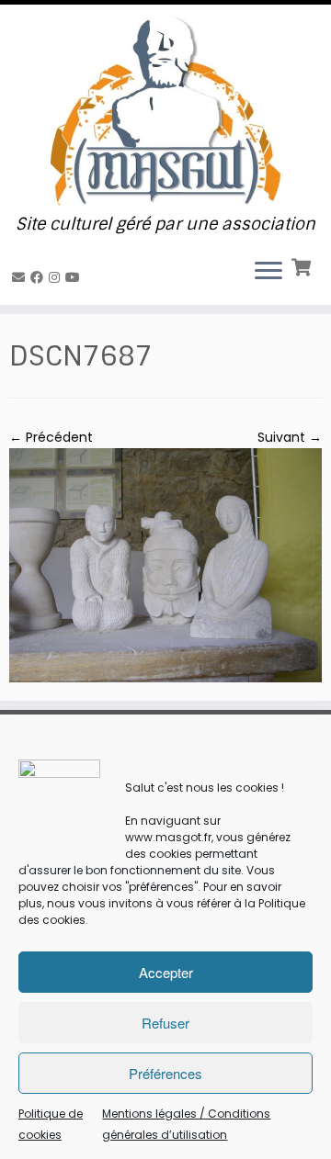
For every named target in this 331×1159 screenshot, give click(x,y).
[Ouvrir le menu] (268, 272)
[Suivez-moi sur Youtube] (75, 277)
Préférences (165, 1073)
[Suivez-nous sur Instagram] (57, 277)
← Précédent (51, 437)
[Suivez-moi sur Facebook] (39, 277)
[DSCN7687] (165, 564)
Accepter (166, 972)
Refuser (165, 1022)
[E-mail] (21, 277)
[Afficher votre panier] (302, 265)
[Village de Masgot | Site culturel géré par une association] (165, 110)
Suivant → (289, 437)
